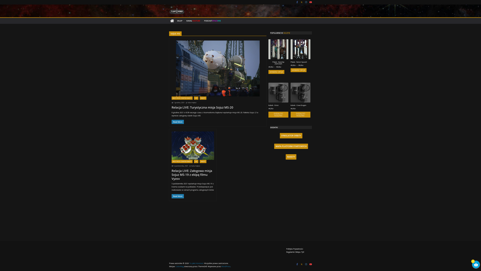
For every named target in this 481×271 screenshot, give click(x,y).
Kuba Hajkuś (192, 102)
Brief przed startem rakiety (182, 98)
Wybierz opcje (276, 72)
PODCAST (212, 21)
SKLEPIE (286, 33)
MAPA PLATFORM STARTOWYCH (291, 146)
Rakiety (203, 98)
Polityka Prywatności (294, 249)
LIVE (196, 98)
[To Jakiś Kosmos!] (172, 21)
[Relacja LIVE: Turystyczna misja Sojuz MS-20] (218, 68)
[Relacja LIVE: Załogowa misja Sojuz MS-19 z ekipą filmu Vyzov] (193, 145)
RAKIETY (291, 156)
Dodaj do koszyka (278, 114)
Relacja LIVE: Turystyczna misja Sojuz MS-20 (202, 107)
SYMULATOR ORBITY (291, 135)
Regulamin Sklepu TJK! (295, 252)
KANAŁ (193, 21)
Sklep (179, 21)
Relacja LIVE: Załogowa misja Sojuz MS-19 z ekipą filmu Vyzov (192, 175)
